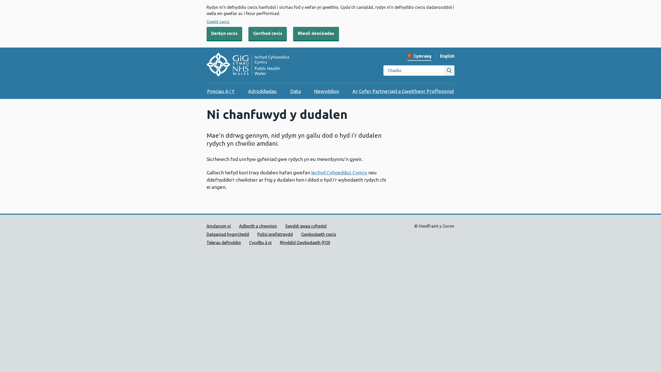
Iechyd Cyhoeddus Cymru (339, 172)
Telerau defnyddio (224, 242)
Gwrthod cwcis (267, 33)
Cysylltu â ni (260, 242)
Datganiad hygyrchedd (228, 234)
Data (295, 91)
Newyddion (326, 91)
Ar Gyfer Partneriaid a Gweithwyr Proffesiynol (403, 91)
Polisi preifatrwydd (275, 234)
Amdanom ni (219, 226)
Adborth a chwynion (258, 226)
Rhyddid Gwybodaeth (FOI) (305, 242)
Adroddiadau (262, 91)
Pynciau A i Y (221, 91)
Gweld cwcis (218, 21)
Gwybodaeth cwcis (318, 234)
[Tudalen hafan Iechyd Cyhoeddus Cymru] (248, 65)
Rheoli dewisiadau (316, 33)
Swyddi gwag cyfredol (306, 226)
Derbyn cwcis (224, 33)
